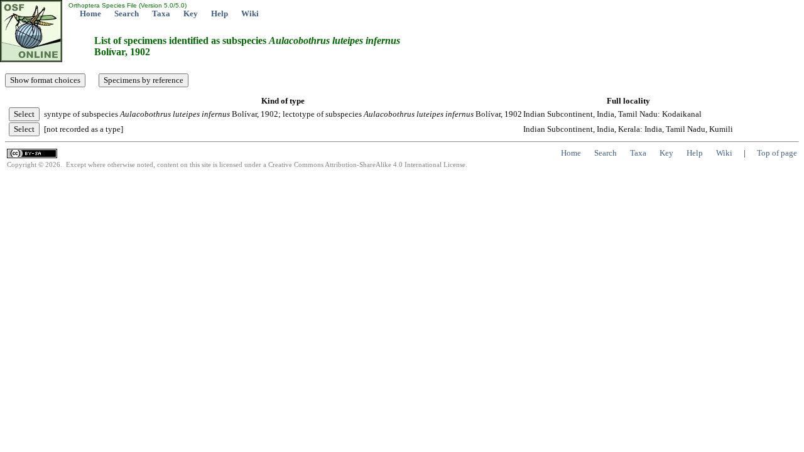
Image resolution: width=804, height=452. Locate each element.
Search (126, 13)
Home (90, 13)
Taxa (161, 13)
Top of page (777, 153)
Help (219, 13)
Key (190, 13)
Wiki (250, 13)
